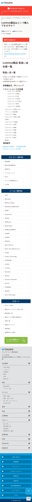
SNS (3, 439)
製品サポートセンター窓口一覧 (14, 309)
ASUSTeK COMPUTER (12, 206)
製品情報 (7, 161)
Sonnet (7, 283)
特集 (3, 411)
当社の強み (6, 367)
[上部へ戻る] (28, 498)
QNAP (7, 210)
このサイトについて (16, 471)
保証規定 (7, 328)
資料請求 (5, 448)
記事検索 (5, 416)
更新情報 (16, 462)
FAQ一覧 (7, 321)
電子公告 (6, 379)
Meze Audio (8, 226)
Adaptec (7, 241)
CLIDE (7, 252)
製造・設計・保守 (8, 398)
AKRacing (8, 222)
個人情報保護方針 (16, 485)
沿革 (4, 376)
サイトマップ (16, 466)
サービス (5, 392)
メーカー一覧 (7, 388)
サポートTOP (9, 305)
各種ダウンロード (10, 324)
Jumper (7, 264)
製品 (3, 382)
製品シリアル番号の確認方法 (13, 317)
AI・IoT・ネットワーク (10, 401)
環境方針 (16, 476)
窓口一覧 (6, 424)
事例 (3, 407)
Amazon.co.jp (7, 146)
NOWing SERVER (10, 229)
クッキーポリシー (16, 490)
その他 (7, 184)
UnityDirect (20, 146)
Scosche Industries (11, 279)
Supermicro (8, 214)
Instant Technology (11, 256)
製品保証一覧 (9, 313)
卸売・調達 (6, 396)
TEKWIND (8, 287)
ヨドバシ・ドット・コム (11, 149)
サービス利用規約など (11, 180)
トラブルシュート (10, 173)
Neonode (7, 272)
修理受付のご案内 (10, 332)
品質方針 (16, 481)
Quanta (7, 275)
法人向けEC (6, 403)
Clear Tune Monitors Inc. (12, 249)
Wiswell (7, 291)
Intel (6, 195)
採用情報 (5, 434)
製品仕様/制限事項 (10, 165)
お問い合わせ (16, 457)
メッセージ (6, 369)
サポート (5, 420)
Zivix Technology (10, 295)
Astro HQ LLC (9, 245)
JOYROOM (8, 260)
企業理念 (6, 372)
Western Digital (9, 203)
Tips (6, 177)
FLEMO (7, 233)
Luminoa (8, 33)
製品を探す (6, 386)
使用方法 (7, 169)
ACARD (7, 237)
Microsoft (8, 199)
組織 (4, 374)
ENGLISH (5, 443)
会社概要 (5, 363)
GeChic (7, 218)
